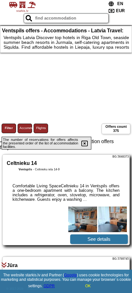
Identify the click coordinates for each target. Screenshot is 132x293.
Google (70, 275)
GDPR (49, 286)
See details (99, 239)
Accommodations (26, 128)
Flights (41, 128)
